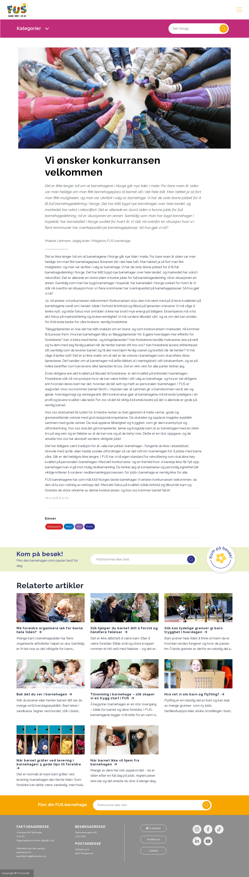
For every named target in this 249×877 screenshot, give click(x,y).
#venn (89, 526)
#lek (79, 526)
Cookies (153, 850)
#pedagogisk (54, 526)
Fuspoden (154, 828)
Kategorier (29, 28)
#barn (69, 526)
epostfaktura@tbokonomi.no (31, 856)
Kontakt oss (153, 839)
